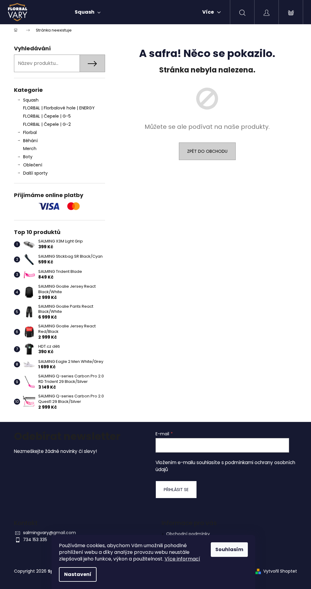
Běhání (30, 141)
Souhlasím (229, 549)
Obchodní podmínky (188, 534)
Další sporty (35, 173)
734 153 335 (35, 540)
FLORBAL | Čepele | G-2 (47, 124)
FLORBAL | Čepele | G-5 (47, 116)
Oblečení (32, 165)
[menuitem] (88, 12)
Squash (31, 100)
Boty (27, 157)
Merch (29, 149)
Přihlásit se (176, 490)
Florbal (30, 132)
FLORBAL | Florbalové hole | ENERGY (59, 108)
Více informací (182, 558)
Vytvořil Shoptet (280, 571)
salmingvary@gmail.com (49, 533)
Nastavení (77, 574)
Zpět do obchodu (207, 151)
